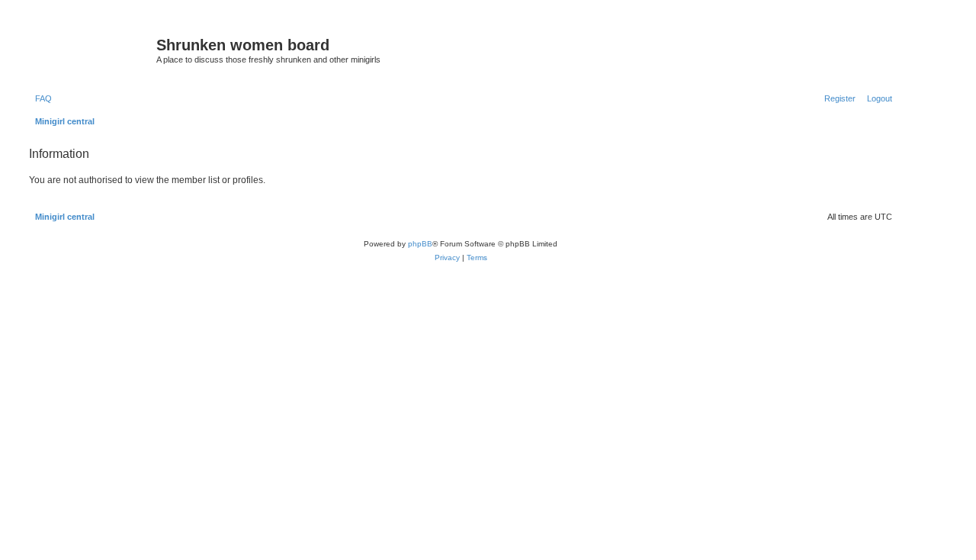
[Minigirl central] (90, 49)
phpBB (420, 244)
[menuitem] (40, 98)
